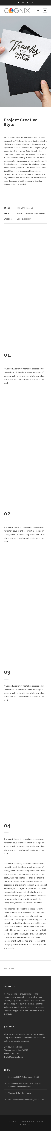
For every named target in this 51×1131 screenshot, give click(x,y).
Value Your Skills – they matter (19, 1093)
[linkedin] (23, 3)
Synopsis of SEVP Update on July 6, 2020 (23, 1077)
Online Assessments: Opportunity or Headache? (26, 1099)
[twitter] (27, 3)
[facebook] (18, 3)
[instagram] (32, 3)
